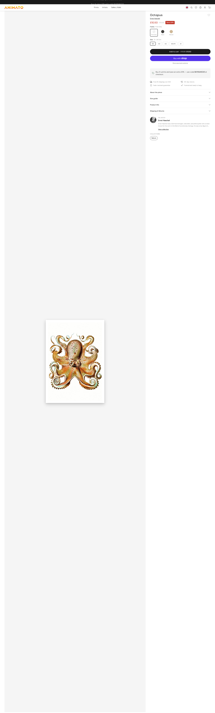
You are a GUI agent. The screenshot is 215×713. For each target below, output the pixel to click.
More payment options (180, 63)
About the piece (156, 92)
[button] (191, 7)
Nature (154, 138)
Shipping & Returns (157, 111)
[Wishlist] (196, 7)
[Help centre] (200, 7)
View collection (163, 129)
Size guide (154, 99)
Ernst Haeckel (155, 18)
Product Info (154, 105)
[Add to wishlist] (209, 15)
